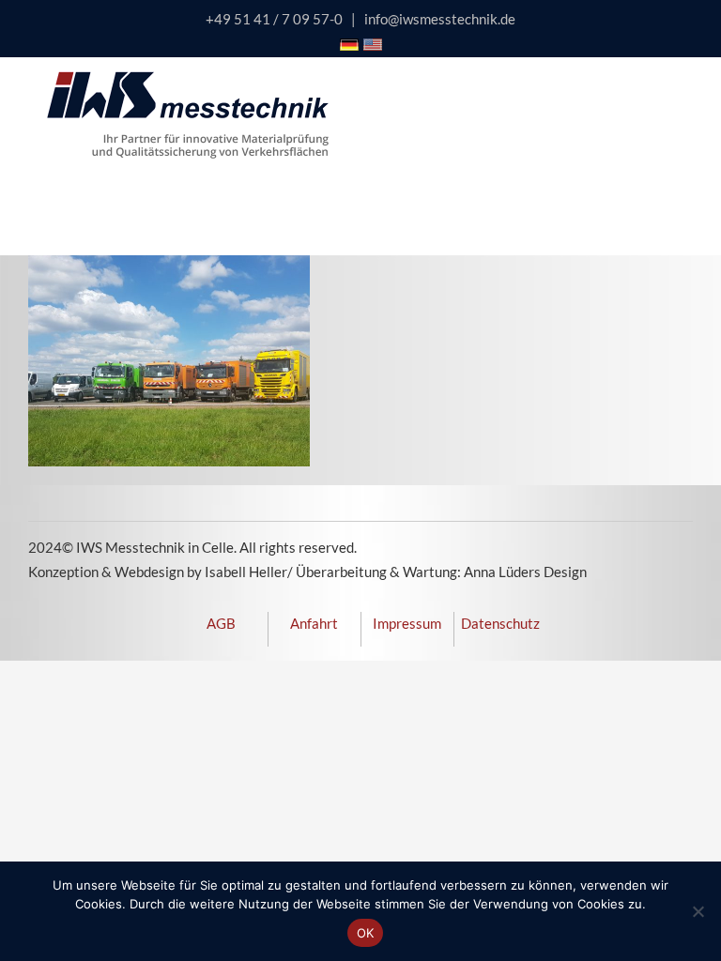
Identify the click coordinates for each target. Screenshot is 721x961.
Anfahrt (314, 623)
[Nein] (697, 911)
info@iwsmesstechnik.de (439, 18)
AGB (221, 623)
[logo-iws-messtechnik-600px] (188, 77)
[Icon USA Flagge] (372, 45)
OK (366, 932)
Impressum (407, 623)
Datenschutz (500, 623)
